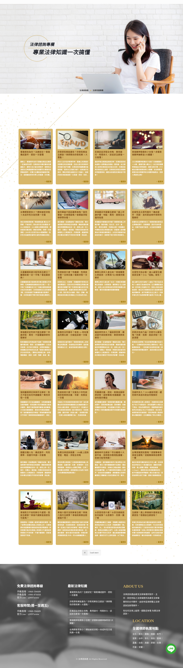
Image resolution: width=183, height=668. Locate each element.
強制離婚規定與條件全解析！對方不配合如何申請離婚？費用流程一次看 (35, 395)
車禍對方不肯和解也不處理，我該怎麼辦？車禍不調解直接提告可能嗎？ (35, 515)
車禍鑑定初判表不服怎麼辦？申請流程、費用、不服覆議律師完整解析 (35, 335)
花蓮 (135, 647)
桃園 (153, 634)
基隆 (147, 634)
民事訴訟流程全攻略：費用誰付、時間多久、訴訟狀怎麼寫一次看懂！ (109, 154)
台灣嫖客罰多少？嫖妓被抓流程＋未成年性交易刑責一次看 (91, 631)
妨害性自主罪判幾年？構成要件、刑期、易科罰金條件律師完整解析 (147, 215)
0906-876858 (34, 594)
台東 (159, 643)
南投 (153, 638)
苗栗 (135, 638)
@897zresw (33, 597)
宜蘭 (141, 647)
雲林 (159, 638)
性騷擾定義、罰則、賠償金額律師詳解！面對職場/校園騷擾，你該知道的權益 (110, 395)
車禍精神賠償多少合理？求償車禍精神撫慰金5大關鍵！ (91, 621)
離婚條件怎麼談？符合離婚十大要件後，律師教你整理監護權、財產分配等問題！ (109, 455)
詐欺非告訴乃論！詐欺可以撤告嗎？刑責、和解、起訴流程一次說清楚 (147, 335)
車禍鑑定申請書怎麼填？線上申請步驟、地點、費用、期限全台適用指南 (109, 215)
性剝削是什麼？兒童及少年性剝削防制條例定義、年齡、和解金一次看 (72, 395)
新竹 (159, 634)
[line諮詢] (171, 649)
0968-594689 (34, 591)
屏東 (153, 643)
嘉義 (135, 643)
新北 (141, 634)
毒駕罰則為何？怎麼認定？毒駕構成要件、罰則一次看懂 (91, 593)
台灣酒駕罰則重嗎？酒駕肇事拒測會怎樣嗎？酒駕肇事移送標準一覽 (147, 455)
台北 (135, 634)
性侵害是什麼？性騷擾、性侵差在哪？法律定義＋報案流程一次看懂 (72, 275)
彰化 (147, 638)
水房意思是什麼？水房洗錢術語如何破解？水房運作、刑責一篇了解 (109, 515)
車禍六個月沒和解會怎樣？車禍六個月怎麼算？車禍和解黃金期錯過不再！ (72, 515)
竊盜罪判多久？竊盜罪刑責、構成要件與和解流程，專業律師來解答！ (109, 335)
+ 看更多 (48, 182)
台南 (141, 643)
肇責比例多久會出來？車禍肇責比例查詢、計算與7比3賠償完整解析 (110, 275)
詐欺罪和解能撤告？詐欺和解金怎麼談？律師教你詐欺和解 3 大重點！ (73, 154)
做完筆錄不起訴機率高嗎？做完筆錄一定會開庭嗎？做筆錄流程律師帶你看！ (72, 215)
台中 (141, 638)
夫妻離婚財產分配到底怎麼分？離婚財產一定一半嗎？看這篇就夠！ (35, 275)
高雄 (147, 643)
